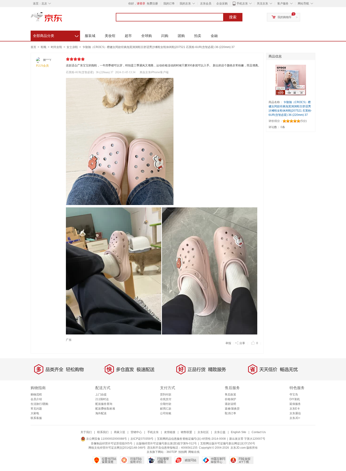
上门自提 (101, 394)
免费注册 (152, 3)
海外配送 (101, 413)
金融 (214, 36)
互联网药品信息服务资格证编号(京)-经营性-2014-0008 (191, 438)
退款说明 (230, 404)
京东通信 (295, 413)
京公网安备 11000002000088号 (106, 438)
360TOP (171, 452)
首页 (33, 47)
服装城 (90, 36)
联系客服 (36, 418)
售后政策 (230, 394)
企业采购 (222, 3)
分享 (242, 343)
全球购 (146, 36)
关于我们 (86, 432)
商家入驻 (119, 432)
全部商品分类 (55, 35)
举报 (228, 343)
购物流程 (36, 394)
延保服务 (295, 404)
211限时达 (102, 399)
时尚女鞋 (57, 47)
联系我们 (103, 432)
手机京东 (242, 3)
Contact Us (259, 432)
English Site (238, 432)
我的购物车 (285, 17)
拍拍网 (182, 452)
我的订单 (169, 3)
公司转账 (165, 413)
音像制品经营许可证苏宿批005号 (112, 443)
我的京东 (185, 3)
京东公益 (219, 432)
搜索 (233, 17)
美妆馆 (110, 36)
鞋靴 (44, 47)
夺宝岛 (294, 394)
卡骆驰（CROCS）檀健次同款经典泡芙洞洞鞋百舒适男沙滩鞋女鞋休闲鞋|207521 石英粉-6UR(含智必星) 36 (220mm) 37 (158, 47)
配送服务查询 (103, 404)
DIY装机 (295, 399)
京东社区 (203, 432)
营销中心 (136, 432)
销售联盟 (186, 432)
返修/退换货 (232, 408)
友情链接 (169, 432)
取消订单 (230, 413)
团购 (181, 36)
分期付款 (165, 404)
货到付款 (165, 394)
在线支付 (165, 399)
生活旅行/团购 (39, 404)
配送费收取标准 (105, 408)
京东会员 (205, 3)
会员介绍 (36, 399)
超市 (128, 36)
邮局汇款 (165, 408)
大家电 (35, 413)
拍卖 (197, 36)
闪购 (164, 36)
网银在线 (194, 452)
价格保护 (230, 399)
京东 (62, 19)
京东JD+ (295, 418)
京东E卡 (295, 408)
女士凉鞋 (73, 47)
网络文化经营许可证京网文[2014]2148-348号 (117, 447)
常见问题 (36, 408)
